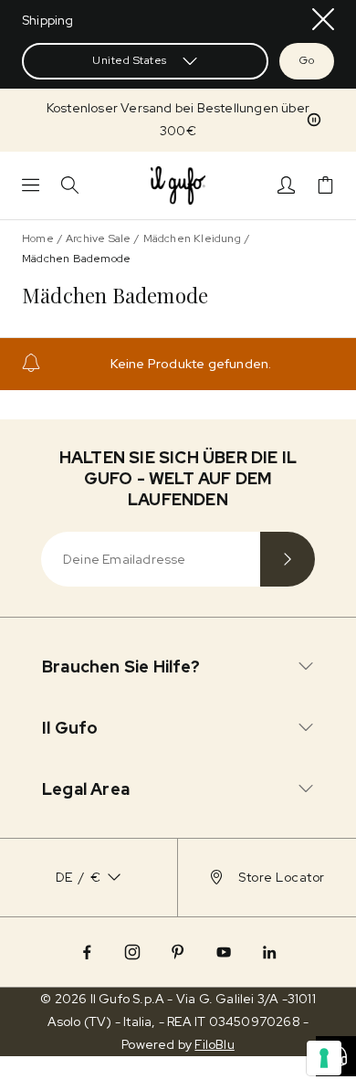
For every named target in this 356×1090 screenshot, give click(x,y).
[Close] (323, 19)
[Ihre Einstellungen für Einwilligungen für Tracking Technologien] (324, 1058)
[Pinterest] (178, 952)
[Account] (286, 185)
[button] (314, 120)
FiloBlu (214, 1044)
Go (306, 60)
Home (38, 238)
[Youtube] (223, 952)
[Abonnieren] (287, 559)
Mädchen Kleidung (192, 238)
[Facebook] (87, 952)
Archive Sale (98, 238)
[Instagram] (132, 952)
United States (129, 60)
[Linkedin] (269, 952)
